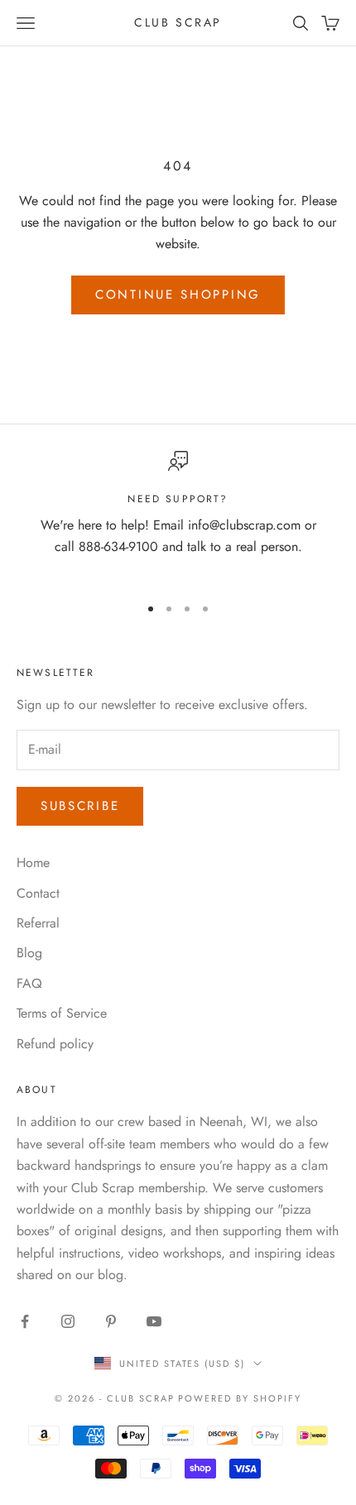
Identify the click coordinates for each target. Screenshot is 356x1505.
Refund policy (55, 1043)
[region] (178, 515)
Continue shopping (178, 294)
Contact (38, 893)
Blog (29, 952)
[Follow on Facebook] (25, 1321)
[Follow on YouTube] (154, 1321)
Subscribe (80, 806)
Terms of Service (62, 1013)
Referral (38, 922)
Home (33, 862)
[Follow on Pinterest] (111, 1321)
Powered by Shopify (239, 1398)
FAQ (29, 983)
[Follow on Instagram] (68, 1321)
